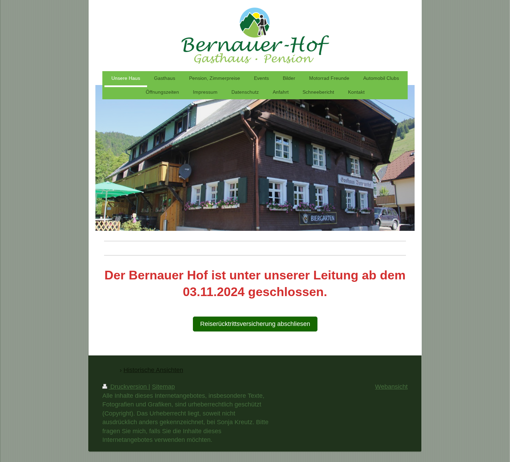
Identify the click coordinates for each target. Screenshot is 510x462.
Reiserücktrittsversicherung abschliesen (255, 323)
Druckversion (128, 386)
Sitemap (163, 386)
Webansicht (391, 386)
